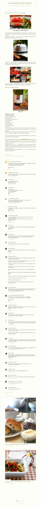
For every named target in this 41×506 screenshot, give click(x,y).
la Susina (10, 248)
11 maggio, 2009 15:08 (11, 239)
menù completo (15, 156)
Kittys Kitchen (11, 206)
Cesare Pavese (11, 143)
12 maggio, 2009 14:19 (11, 310)
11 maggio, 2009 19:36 (11, 245)
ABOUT (15, 5)
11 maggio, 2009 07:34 (11, 169)
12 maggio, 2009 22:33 (11, 350)
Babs (9, 187)
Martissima (10, 242)
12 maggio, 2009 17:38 (11, 325)
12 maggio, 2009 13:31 (11, 302)
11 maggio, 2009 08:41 (11, 195)
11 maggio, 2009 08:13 (11, 176)
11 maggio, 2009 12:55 (11, 222)
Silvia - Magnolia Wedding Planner (14, 295)
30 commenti (11, 483)
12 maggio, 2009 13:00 (11, 284)
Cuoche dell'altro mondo (12, 161)
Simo (9, 179)
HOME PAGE (10, 5)
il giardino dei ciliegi (20, 3)
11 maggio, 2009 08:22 (11, 184)
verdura (24, 156)
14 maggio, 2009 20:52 (11, 390)
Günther (9, 369)
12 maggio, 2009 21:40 (11, 343)
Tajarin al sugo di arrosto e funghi (17, 481)
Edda (9, 313)
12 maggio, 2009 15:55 (11, 317)
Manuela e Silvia (11, 215)
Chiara (9, 320)
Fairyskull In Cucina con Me (13, 381)
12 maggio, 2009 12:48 (11, 253)
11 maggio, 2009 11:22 (11, 212)
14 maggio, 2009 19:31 (11, 384)
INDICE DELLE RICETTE (22, 5)
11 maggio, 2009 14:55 (11, 231)
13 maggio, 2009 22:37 (11, 372)
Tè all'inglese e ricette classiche (16, 444)
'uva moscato (15, 144)
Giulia (9, 353)
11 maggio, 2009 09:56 (11, 203)
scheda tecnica (24, 149)
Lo (8, 338)
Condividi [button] (6, 154)
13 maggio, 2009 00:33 (12, 359)
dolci (12, 156)
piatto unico (20, 156)
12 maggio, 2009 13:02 (11, 292)
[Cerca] (35, 3)
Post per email (11, 154)
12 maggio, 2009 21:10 (11, 335)
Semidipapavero (11, 172)
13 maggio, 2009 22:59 (11, 378)
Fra (8, 225)
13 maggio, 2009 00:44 (12, 366)
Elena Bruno (10, 256)
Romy (9, 234)
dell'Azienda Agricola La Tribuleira (24, 140)
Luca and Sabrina (11, 198)
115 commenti (11, 446)
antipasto (9, 156)
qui (29, 135)
